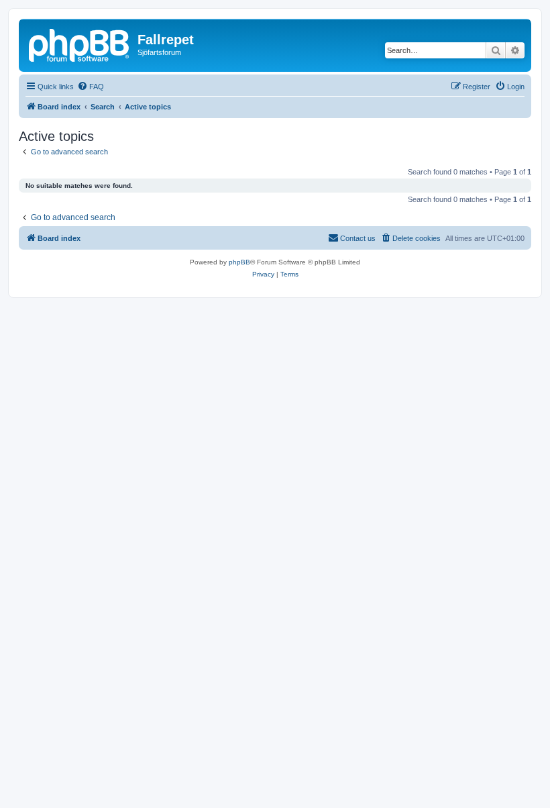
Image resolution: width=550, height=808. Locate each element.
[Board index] (80, 43)
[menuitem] (90, 87)
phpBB (239, 262)
